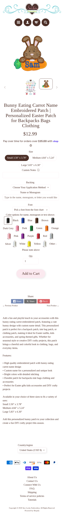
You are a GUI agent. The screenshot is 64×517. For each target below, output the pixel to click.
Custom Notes (29, 170)
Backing (30, 182)
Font (30, 204)
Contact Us (32, 481)
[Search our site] (45, 22)
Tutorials (32, 499)
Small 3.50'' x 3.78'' (18, 158)
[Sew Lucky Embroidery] (32, 9)
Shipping (32, 492)
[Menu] (18, 22)
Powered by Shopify (32, 511)
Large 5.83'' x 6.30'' (32, 166)
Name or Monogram (30, 192)
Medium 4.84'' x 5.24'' (44, 158)
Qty (31, 256)
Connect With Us (32, 484)
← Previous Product (10, 306)
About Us (32, 477)
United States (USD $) (31, 450)
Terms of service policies (32, 496)
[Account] (27, 22)
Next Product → (53, 306)
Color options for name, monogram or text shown (30, 214)
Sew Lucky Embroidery (31, 508)
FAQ (32, 488)
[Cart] (36, 22)
